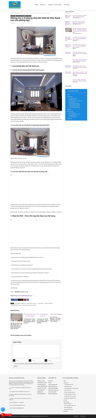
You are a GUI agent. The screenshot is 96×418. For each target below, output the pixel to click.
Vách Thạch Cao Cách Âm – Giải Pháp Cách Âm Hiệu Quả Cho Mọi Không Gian (80, 73)
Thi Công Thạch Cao (41, 384)
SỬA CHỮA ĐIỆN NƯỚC (73, 116)
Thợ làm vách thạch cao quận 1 (74, 104)
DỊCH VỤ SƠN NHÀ (76, 17)
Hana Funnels (82, 416)
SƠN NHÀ (50, 4)
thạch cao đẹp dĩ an (49, 303)
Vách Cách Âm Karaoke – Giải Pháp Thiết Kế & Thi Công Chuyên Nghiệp (55, 319)
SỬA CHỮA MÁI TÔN (72, 115)
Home (12, 13)
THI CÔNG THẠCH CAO (20, 15)
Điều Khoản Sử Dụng (52, 386)
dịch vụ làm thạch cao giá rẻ (20, 303)
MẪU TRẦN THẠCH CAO (77, 24)
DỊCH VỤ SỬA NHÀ (72, 112)
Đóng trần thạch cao (72, 99)
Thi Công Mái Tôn (41, 390)
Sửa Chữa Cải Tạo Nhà (42, 382)
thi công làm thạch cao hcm (16, 305)
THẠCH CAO (42, 4)
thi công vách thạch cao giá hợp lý (29, 305)
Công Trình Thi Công (41, 388)
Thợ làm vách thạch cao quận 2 (74, 106)
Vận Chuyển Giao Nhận (53, 388)
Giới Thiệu (50, 380)
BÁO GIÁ (74, 48)
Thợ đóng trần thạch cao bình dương (75, 100)
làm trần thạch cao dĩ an (31, 303)
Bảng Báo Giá (40, 391)
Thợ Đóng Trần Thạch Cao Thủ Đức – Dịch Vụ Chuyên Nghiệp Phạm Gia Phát (43, 321)
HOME (36, 4)
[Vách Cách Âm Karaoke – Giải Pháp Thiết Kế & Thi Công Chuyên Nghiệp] (56, 314)
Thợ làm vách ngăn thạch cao (74, 103)
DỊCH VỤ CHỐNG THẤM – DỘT (74, 114)
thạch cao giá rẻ (40, 303)
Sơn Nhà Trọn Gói (41, 380)
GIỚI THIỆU (66, 4)
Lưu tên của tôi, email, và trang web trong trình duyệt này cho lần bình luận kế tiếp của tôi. (33, 363)
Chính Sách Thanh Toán (53, 390)
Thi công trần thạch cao (73, 98)
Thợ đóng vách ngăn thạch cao (74, 107)
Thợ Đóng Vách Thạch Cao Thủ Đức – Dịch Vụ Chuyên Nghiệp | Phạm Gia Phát (30, 321)
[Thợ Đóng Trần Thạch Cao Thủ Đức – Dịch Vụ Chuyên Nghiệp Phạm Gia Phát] (43, 314)
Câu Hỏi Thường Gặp (52, 393)
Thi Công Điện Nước (41, 393)
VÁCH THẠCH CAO (28, 15)
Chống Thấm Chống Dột (42, 386)
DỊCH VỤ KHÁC (57, 4)
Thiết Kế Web (76, 416)
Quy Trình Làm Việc (52, 391)
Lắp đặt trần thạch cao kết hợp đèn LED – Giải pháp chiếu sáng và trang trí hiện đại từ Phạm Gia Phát (16, 326)
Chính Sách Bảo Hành (52, 384)
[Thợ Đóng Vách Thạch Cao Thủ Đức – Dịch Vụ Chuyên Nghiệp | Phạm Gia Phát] (30, 314)
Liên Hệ (49, 382)
